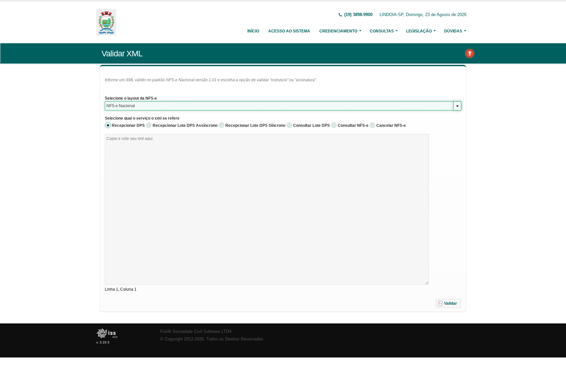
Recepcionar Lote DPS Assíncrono (185, 125)
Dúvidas (453, 31)
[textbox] (267, 209)
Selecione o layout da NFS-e (131, 98)
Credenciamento (338, 31)
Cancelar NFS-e (391, 125)
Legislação (419, 31)
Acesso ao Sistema (289, 31)
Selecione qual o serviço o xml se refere (142, 118)
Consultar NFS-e (353, 125)
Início (253, 31)
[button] (448, 303)
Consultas (382, 31)
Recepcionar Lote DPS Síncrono (255, 125)
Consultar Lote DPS (311, 125)
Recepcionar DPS (128, 125)
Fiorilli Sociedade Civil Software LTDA (196, 331)
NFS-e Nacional (120, 106)
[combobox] (283, 105)
